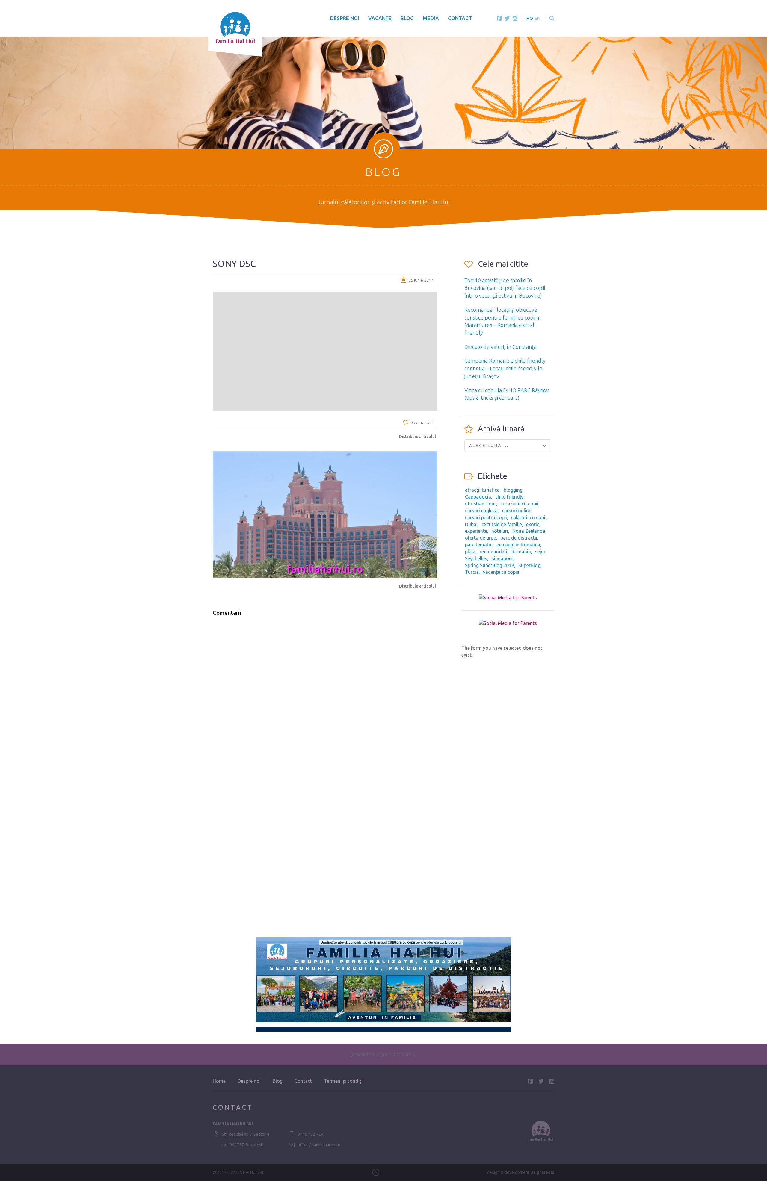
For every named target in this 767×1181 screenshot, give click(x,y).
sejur (540, 551)
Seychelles (476, 558)
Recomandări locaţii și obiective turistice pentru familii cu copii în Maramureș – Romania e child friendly (502, 321)
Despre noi (344, 18)
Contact (460, 18)
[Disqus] (325, 697)
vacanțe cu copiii (501, 572)
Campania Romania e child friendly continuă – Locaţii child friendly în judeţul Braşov (505, 368)
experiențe (476, 531)
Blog (407, 18)
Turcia (472, 572)
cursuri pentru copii (486, 517)
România (521, 551)
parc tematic (478, 544)
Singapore (502, 558)
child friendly (509, 496)
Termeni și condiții (344, 1081)
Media (431, 18)
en (537, 18)
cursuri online (516, 510)
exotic (532, 524)
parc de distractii (518, 537)
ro (529, 18)
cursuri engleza (481, 510)
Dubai (471, 524)
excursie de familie (502, 524)
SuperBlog (529, 565)
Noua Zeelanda (528, 531)
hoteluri (499, 531)
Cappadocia (478, 496)
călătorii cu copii (528, 517)
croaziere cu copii (519, 503)
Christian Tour (480, 503)
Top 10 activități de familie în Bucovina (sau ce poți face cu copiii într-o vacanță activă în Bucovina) (504, 288)
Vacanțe (380, 18)
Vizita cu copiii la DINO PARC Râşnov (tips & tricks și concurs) (506, 394)
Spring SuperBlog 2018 (489, 565)
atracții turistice (482, 490)
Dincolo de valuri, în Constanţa (500, 347)
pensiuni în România (518, 544)
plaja (470, 551)
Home (219, 1081)
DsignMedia (542, 1172)
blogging (513, 490)
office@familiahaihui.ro (319, 1144)
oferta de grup (480, 537)
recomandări (493, 551)
